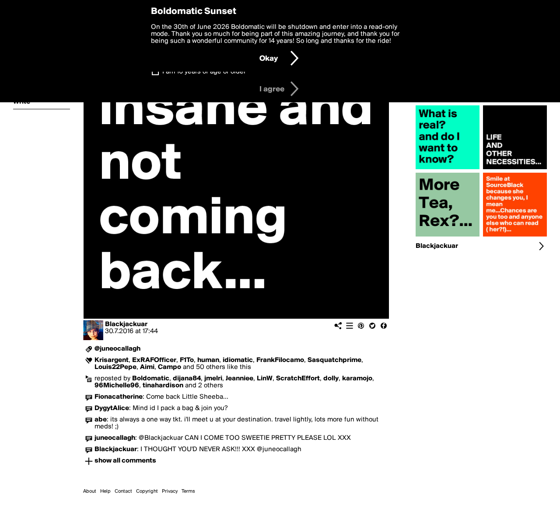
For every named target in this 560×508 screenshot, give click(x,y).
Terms (188, 491)
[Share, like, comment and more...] (448, 169)
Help (105, 491)
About (89, 491)
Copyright (147, 491)
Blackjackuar (126, 324)
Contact (123, 491)
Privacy (170, 491)
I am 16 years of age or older (204, 71)
